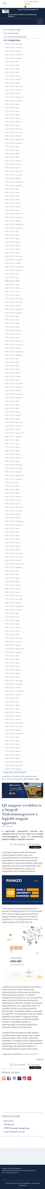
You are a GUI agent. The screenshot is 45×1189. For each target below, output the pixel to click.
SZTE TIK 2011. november (14, 684)
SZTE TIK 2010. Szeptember (14, 733)
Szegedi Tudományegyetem (28, 10)
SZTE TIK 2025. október (13, 93)
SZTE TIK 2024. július (12, 146)
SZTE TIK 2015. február (13, 546)
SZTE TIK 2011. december (14, 680)
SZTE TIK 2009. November (14, 765)
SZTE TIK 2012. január (12, 677)
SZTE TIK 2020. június (12, 320)
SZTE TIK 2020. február (13, 334)
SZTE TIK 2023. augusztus (13, 185)
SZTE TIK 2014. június (12, 574)
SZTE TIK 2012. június (12, 659)
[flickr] (15, 1078)
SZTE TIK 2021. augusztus (13, 270)
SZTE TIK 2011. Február (13, 716)
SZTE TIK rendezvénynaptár (15, 37)
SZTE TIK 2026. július (12, 61)
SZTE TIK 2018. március (13, 412)
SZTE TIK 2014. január (12, 592)
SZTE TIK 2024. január (12, 168)
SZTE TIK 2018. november (14, 387)
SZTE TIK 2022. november (14, 217)
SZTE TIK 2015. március (13, 542)
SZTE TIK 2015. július (12, 528)
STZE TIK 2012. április (12, 666)
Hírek (4, 779)
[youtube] (29, 1078)
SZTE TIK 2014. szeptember (14, 564)
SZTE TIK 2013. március (13, 627)
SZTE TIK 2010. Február (13, 755)
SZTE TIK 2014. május (12, 578)
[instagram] (25, 1078)
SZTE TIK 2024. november (14, 132)
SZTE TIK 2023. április (12, 199)
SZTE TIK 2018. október (13, 390)
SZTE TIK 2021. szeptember (14, 267)
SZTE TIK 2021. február (13, 291)
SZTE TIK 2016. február (13, 500)
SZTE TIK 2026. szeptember (14, 54)
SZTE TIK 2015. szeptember (14, 521)
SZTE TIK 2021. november (14, 259)
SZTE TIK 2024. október (13, 136)
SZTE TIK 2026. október (13, 51)
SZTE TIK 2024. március (13, 160)
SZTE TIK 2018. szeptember (14, 394)
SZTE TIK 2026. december (14, 44)
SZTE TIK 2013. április (12, 624)
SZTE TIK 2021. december (14, 256)
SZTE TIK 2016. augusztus (13, 479)
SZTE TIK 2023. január (12, 210)
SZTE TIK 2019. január (12, 380)
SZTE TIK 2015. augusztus (13, 525)
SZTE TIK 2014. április (12, 581)
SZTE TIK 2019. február (13, 376)
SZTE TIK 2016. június (12, 486)
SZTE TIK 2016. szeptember (14, 475)
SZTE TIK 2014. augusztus (13, 567)
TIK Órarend (9, 1124)
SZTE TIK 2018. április (12, 408)
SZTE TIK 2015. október (13, 514)
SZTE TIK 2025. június (12, 107)
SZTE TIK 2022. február (13, 249)
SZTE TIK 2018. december (14, 383)
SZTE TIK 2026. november (14, 47)
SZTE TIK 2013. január (12, 634)
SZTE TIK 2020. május (12, 323)
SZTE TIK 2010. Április (12, 747)
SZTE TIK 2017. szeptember (14, 433)
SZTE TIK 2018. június (12, 401)
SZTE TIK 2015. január (12, 549)
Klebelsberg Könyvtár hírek (15, 772)
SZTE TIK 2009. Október (13, 769)
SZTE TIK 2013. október (13, 603)
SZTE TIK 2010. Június (12, 740)
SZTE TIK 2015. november (14, 511)
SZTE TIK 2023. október (13, 178)
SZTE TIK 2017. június (12, 443)
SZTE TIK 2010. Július (12, 737)
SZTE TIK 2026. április (12, 72)
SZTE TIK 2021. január (12, 295)
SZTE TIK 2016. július (12, 482)
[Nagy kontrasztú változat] (25, 6)
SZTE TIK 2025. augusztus (13, 100)
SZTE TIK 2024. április (12, 157)
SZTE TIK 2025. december (14, 86)
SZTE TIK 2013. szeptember (14, 606)
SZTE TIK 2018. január (12, 419)
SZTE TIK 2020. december (14, 298)
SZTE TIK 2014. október (13, 560)
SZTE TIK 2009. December (14, 762)
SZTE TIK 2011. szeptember (14, 691)
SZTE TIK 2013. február (13, 631)
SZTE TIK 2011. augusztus (13, 694)
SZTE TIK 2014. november (14, 557)
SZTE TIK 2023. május (12, 196)
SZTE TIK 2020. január (12, 337)
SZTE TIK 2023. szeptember (14, 182)
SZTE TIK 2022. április (12, 242)
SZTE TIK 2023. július (12, 189)
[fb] (9, 1078)
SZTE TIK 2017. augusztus (13, 436)
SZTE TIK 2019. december (14, 341)
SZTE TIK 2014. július (12, 571)
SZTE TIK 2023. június (12, 192)
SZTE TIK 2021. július (12, 274)
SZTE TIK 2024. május (12, 153)
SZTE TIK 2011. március (13, 712)
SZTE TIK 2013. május (12, 620)
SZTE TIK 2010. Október (13, 730)
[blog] (4, 1078)
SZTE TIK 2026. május (12, 68)
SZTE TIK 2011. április (12, 709)
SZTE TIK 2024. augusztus (13, 143)
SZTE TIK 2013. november (14, 599)
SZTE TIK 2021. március (13, 288)
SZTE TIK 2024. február (13, 164)
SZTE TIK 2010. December (14, 723)
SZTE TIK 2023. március (13, 203)
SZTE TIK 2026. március (13, 76)
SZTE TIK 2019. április (12, 369)
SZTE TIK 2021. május (12, 281)
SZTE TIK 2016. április (12, 493)
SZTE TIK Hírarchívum (12, 40)
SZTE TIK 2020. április (12, 327)
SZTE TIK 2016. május (12, 489)
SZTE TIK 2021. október (13, 263)
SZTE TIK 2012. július (12, 656)
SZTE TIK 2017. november (14, 426)
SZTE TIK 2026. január (12, 83)
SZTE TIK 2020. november (14, 302)
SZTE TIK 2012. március (13, 670)
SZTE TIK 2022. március (13, 245)
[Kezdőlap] (9, 11)
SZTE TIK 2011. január (12, 719)
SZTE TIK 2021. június (12, 277)
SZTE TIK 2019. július (12, 359)
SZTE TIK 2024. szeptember (14, 139)
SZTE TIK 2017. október (13, 429)
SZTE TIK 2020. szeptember (14, 309)
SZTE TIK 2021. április (12, 284)
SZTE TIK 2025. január (12, 125)
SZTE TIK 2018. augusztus (13, 397)
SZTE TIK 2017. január (12, 461)
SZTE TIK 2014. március (13, 585)
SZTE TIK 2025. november (14, 90)
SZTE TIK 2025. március (13, 118)
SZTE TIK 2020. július (12, 316)
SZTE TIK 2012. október (13, 645)
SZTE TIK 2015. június (12, 532)
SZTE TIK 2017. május (12, 447)
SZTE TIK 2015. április (12, 539)
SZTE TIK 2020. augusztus (13, 313)
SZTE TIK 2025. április (12, 114)
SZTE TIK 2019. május (12, 366)
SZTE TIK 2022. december (14, 214)
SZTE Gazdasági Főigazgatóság (16, 1128)
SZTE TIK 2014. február (13, 588)
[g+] (20, 1078)
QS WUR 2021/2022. (30, 1054)
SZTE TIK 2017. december (14, 422)
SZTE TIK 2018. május (12, 405)
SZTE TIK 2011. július (12, 698)
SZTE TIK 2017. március (13, 454)
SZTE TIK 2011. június (12, 702)
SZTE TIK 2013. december (14, 595)
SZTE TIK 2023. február (13, 206)
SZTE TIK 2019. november (14, 344)
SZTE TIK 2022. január (12, 252)
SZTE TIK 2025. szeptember (14, 97)
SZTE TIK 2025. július (12, 104)
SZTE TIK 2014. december (14, 553)
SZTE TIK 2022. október (13, 221)
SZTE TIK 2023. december (14, 171)
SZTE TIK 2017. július (12, 440)
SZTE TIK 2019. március (13, 373)
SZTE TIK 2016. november (14, 468)
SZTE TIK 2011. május (12, 705)
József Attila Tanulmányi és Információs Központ (22, 15)
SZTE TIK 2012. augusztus (13, 652)
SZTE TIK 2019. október (13, 348)
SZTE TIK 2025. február (13, 122)
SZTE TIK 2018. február (13, 415)
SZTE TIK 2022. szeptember (14, 224)
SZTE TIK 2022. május (12, 238)
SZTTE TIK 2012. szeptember (15, 648)
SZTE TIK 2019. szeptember (14, 351)
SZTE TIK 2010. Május (12, 744)
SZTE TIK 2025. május (12, 111)
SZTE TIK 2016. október (13, 472)
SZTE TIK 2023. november (14, 175)
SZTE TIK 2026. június (12, 65)
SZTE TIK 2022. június (12, 235)
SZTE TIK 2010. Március (13, 751)
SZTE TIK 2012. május (12, 663)
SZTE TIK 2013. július (12, 613)
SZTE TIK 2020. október (13, 305)
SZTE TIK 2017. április (12, 450)
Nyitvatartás (9, 1121)
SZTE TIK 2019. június (12, 362)
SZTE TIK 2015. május (12, 535)
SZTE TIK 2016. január (12, 504)
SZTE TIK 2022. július (12, 231)
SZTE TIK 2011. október (13, 687)
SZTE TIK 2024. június (12, 150)
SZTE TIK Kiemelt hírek (12, 30)
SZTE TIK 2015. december (14, 507)
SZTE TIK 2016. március (13, 496)
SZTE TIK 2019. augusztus (13, 355)
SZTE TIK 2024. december (14, 129)
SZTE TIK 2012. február (13, 673)
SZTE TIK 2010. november (14, 726)
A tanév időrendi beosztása (14, 1132)
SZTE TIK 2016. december (14, 465)
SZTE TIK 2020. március (13, 330)
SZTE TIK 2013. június (12, 617)
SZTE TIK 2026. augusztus (13, 58)
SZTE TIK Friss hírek (11, 33)
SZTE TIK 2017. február (13, 458)
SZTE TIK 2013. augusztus (13, 610)
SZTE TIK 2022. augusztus (13, 228)
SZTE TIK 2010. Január (12, 758)
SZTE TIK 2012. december (14, 638)
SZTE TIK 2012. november (14, 641)
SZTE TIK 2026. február (13, 79)
